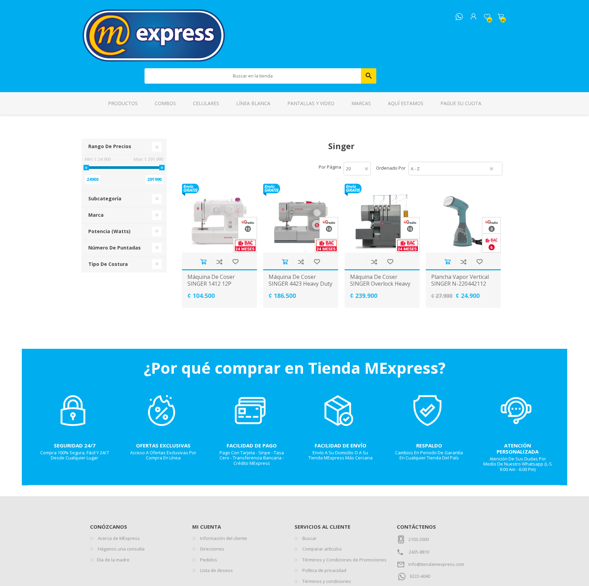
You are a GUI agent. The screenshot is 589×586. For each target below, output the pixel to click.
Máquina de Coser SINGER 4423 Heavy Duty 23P (300, 284)
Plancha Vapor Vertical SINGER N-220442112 (460, 280)
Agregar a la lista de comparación (219, 261)
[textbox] (252, 76)
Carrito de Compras (501, 16)
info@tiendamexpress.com (436, 564)
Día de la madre (113, 560)
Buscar (368, 76)
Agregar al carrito (203, 261)
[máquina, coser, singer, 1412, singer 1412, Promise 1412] (219, 218)
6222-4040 (420, 576)
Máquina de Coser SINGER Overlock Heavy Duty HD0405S (380, 284)
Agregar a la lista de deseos (235, 261)
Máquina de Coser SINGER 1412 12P (211, 280)
